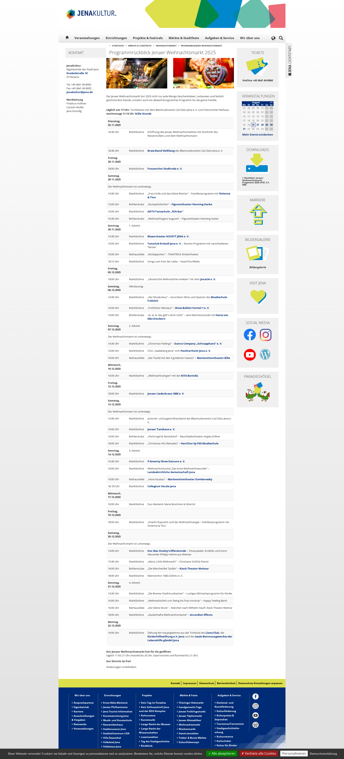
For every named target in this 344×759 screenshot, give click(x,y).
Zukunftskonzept (189, 742)
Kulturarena (148, 715)
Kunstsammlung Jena (116, 716)
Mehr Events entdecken (257, 134)
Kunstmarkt (148, 720)
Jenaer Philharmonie (115, 707)
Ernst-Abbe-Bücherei (115, 702)
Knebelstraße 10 (77, 73)
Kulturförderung (226, 711)
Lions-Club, (213, 632)
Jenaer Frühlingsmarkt (192, 711)
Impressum (189, 683)
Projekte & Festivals (148, 38)
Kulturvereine (225, 736)
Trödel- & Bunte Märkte (192, 737)
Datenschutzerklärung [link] (323, 753)
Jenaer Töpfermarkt (190, 716)
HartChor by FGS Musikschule (200, 443)
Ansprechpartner (84, 702)
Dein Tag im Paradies (153, 702)
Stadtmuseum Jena (114, 729)
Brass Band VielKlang (161, 150)
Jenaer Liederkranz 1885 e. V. (166, 393)
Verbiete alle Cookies (260, 753)
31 (244, 128)
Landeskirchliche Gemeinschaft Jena (171, 472)
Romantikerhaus (113, 724)
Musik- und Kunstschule (117, 720)
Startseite (118, 45)
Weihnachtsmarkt (166, 45)
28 (262, 124)
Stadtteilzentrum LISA (116, 733)
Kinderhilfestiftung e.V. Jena (166, 636)
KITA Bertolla (189, 375)
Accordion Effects (201, 615)
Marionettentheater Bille (213, 358)
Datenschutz (206, 683)
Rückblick (146, 745)
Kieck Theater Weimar (194, 568)
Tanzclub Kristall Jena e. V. (165, 243)
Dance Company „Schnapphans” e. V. (198, 343)
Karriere (78, 711)
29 (267, 124)
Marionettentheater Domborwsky (190, 479)
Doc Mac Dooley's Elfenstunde (167, 551)
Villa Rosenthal (112, 737)
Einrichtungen (116, 38)
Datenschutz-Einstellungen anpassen (260, 683)
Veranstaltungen (87, 38)
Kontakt (175, 683)
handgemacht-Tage (190, 707)
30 (271, 124)
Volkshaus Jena (112, 746)
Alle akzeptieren (223, 753)
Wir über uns (250, 38)
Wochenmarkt (187, 729)
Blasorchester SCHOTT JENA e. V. (168, 236)
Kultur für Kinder (227, 745)
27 (258, 124)
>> (271, 102)
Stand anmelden (188, 733)
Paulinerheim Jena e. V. (196, 350)
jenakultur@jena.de (79, 92)
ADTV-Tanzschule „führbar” (165, 211)
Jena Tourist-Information (117, 711)
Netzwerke (80, 724)
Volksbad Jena (111, 742)
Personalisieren (294, 753)
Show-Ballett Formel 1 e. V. (192, 308)
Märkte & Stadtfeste (184, 38)
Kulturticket (224, 741)
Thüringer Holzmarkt (191, 702)
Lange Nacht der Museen (155, 724)
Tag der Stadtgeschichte (155, 741)
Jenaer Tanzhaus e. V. (161, 429)
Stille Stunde (143, 113)
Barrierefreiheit (226, 683)
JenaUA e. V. (208, 279)
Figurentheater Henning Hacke (192, 204)
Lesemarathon (149, 737)
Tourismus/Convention (230, 724)
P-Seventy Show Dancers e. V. (166, 461)
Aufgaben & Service (219, 38)
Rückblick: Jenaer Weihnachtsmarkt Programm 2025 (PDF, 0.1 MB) (255, 181)
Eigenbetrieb (81, 707)
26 (253, 124)
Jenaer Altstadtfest (190, 720)
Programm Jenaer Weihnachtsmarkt (201, 45)
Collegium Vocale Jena (162, 486)
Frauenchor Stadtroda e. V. (165, 168)
